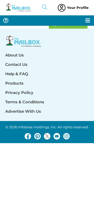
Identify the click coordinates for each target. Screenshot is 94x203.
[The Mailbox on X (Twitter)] (47, 136)
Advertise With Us (23, 111)
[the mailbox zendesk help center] (5, 20)
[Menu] (88, 20)
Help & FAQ (16, 73)
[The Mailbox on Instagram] (66, 136)
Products (14, 83)
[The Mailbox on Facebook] (28, 136)
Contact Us (16, 64)
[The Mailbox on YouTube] (57, 136)
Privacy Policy (19, 92)
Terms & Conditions (24, 101)
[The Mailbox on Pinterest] (37, 136)
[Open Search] (44, 8)
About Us (14, 55)
